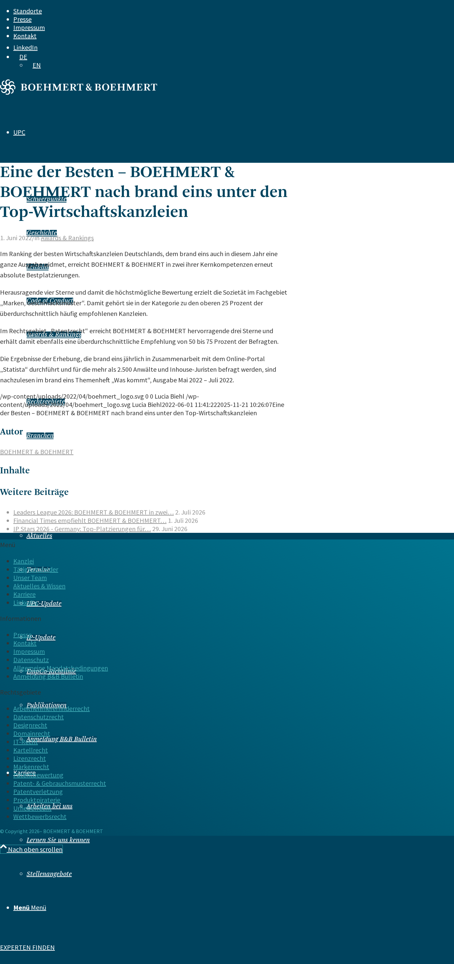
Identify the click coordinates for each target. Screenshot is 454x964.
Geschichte (42, 233)
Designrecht (30, 725)
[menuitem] (214, 11)
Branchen (40, 436)
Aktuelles (39, 536)
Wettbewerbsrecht (39, 816)
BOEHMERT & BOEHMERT (36, 451)
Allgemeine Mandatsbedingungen (60, 668)
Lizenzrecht (29, 758)
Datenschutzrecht (38, 717)
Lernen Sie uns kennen (58, 840)
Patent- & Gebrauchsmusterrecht (59, 783)
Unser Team (30, 577)
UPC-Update (44, 604)
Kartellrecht (30, 750)
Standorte (27, 11)
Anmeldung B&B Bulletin (62, 739)
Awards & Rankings (67, 238)
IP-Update (41, 637)
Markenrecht (31, 766)
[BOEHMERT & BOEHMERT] (78, 92)
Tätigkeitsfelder (35, 569)
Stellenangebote (49, 874)
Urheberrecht (32, 808)
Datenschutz (31, 659)
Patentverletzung (38, 791)
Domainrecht (31, 733)
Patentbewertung (38, 775)
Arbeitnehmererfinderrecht (51, 708)
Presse (22, 19)
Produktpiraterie (36, 800)
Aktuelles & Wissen (39, 586)
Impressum (29, 27)
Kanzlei (23, 561)
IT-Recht (25, 741)
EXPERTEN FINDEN (27, 947)
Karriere (24, 594)
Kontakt (25, 36)
